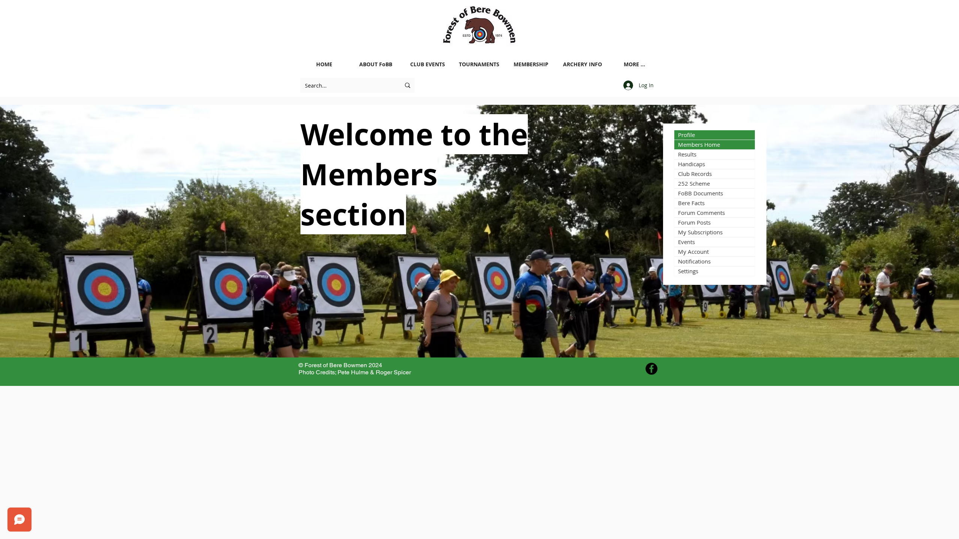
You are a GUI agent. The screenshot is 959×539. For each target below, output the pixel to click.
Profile (686, 134)
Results (687, 154)
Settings (688, 271)
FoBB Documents (700, 193)
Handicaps (691, 164)
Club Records (695, 173)
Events (686, 242)
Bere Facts (691, 203)
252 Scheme (694, 183)
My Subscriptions (700, 232)
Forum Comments (701, 212)
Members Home (699, 144)
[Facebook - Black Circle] (651, 369)
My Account (693, 251)
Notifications (694, 261)
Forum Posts (694, 222)
